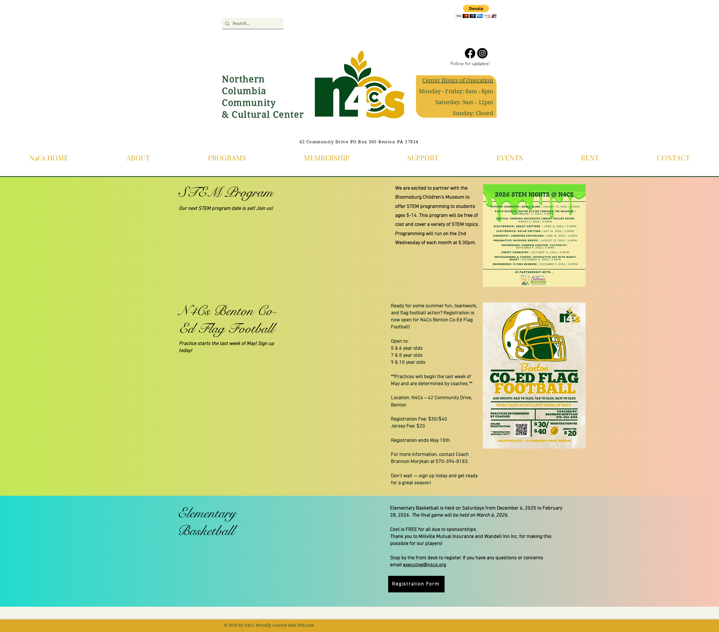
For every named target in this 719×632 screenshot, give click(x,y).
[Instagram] (482, 53)
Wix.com (305, 625)
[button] (476, 11)
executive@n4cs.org (424, 565)
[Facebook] (470, 53)
